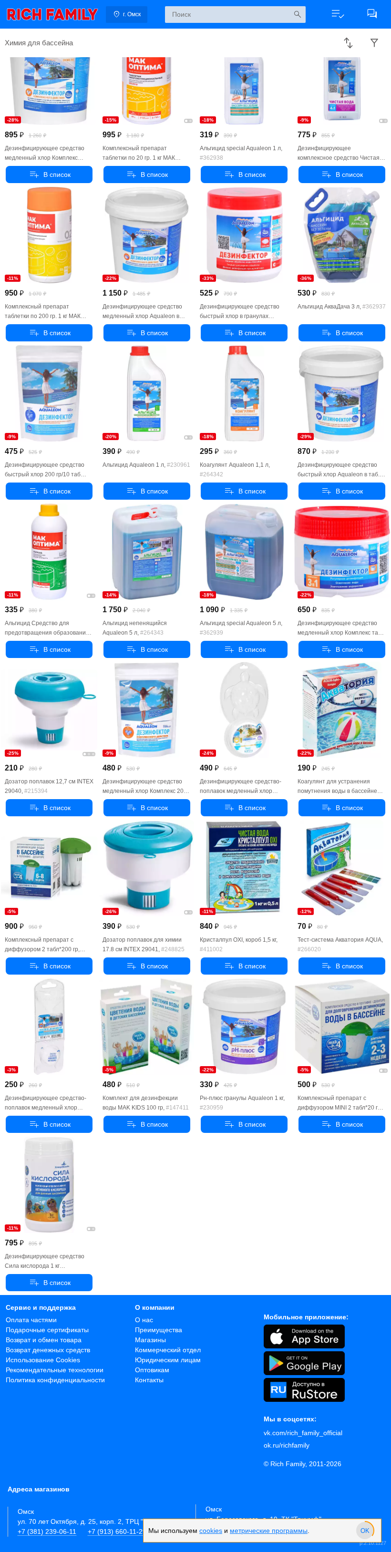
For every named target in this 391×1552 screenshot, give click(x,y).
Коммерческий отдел (168, 1350)
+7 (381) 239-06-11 (47, 1531)
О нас (144, 1320)
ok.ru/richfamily (286, 1445)
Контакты (149, 1380)
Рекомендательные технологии (54, 1370)
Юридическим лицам (168, 1360)
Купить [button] (49, 174)
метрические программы (269, 1530)
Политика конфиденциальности (55, 1380)
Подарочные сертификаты (47, 1330)
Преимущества (158, 1330)
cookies (210, 1530)
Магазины (150, 1340)
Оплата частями (31, 1320)
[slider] (364, 1530)
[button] (337, 14)
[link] (52, 14)
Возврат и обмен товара (44, 1340)
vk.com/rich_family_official (303, 1433)
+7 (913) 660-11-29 (117, 1531)
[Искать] (297, 14)
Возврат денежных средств (48, 1350)
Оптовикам (152, 1370)
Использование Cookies (43, 1360)
